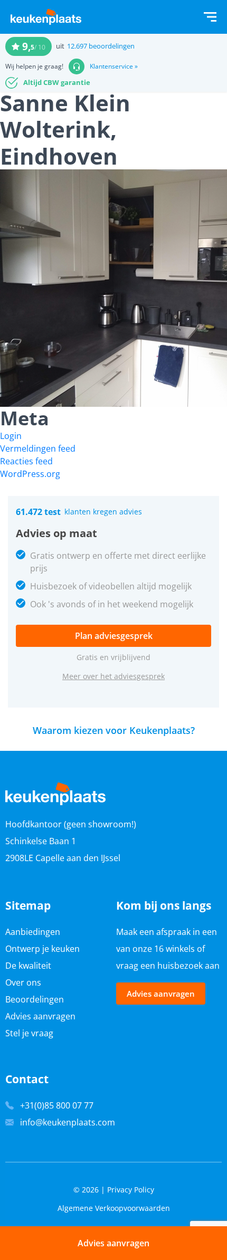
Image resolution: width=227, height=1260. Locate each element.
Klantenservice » (114, 66)
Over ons (23, 982)
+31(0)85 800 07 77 (56, 1105)
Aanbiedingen (32, 932)
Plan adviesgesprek (114, 636)
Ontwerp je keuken (42, 948)
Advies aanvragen (40, 1016)
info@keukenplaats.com (67, 1122)
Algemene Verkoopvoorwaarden (114, 1208)
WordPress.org (30, 474)
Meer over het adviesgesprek (113, 676)
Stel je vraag (29, 1033)
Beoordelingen (34, 999)
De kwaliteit (28, 965)
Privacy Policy (130, 1190)
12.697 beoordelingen (101, 46)
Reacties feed (26, 461)
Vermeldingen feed (37, 448)
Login (11, 436)
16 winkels (174, 948)
